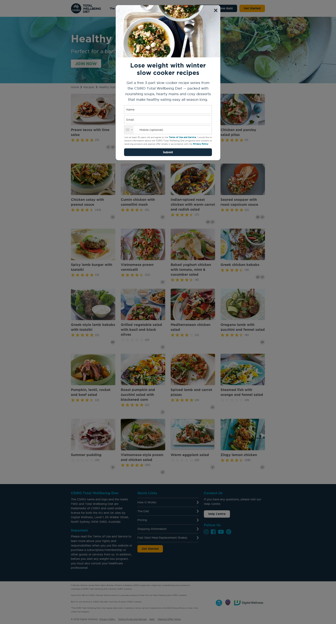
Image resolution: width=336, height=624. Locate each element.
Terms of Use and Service (182, 137)
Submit (168, 152)
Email (130, 120)
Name (130, 109)
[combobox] (129, 130)
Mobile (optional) (151, 130)
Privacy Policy (200, 144)
